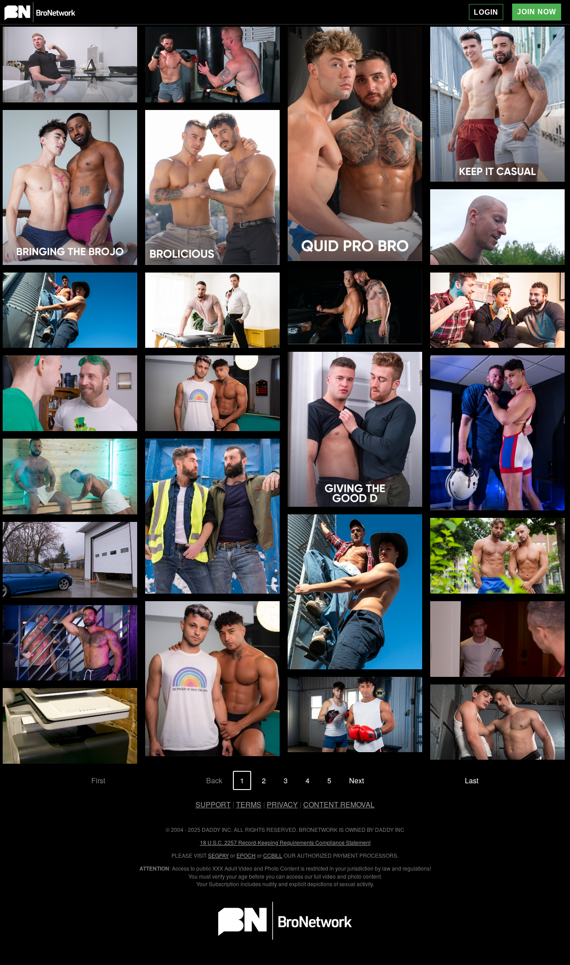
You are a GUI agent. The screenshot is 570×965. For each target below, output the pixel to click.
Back (214, 780)
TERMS (248, 804)
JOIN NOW (536, 12)
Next (356, 780)
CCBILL (272, 855)
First (98, 780)
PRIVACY (282, 804)
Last (471, 780)
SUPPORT (213, 804)
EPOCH (246, 855)
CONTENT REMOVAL (339, 804)
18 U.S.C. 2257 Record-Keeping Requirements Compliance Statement (285, 842)
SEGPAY (218, 855)
